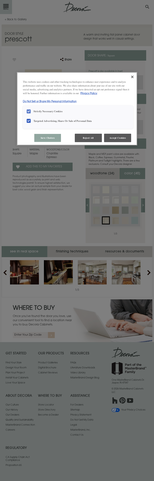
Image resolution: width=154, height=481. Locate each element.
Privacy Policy (88, 93)
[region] (77, 108)
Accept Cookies (117, 138)
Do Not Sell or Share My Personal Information (50, 101)
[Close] (132, 76)
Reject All (88, 138)
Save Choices (48, 138)
